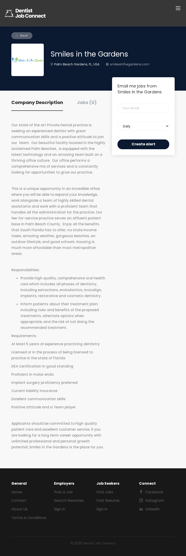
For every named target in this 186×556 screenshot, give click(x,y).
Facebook (154, 492)
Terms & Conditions (28, 517)
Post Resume (108, 500)
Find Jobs (104, 492)
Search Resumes (69, 500)
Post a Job (63, 492)
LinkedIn (152, 509)
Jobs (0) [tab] (87, 102)
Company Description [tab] (37, 102)
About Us (19, 509)
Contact (18, 500)
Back (24, 35)
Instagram (154, 500)
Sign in (59, 509)
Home (16, 492)
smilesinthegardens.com (129, 64)
